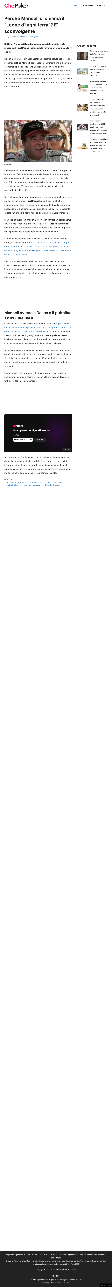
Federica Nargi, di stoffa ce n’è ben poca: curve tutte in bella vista (34, 482)
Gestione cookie (106, 1285)
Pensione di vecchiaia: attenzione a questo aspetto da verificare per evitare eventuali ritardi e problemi (99, 145)
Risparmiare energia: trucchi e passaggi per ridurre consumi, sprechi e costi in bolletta (99, 87)
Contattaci (72, 1270)
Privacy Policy (56, 1283)
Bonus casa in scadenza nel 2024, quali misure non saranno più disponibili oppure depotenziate (99, 127)
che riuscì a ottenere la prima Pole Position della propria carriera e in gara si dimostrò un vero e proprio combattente (38, 327)
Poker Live (101, 5)
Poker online (88, 5)
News (76, 5)
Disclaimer (67, 1283)
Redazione (45, 1283)
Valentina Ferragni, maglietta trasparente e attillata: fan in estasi (33, 485)
